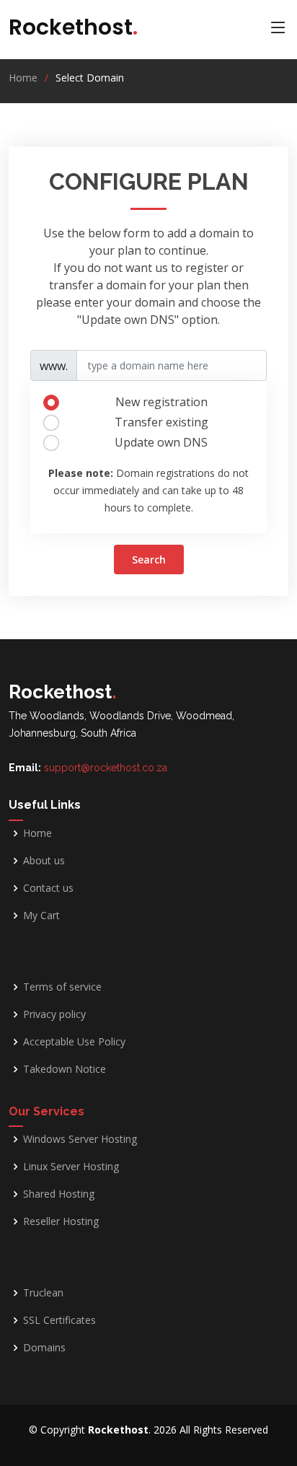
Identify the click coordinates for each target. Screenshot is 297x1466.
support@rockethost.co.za (105, 767)
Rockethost (73, 27)
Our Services (46, 1111)
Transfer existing (161, 422)
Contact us (48, 888)
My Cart (41, 915)
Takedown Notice (64, 1069)
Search (149, 559)
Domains (44, 1348)
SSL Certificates (59, 1320)
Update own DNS (161, 442)
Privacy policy (54, 1014)
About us (44, 861)
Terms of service (62, 987)
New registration (161, 402)
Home (23, 77)
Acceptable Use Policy (74, 1042)
